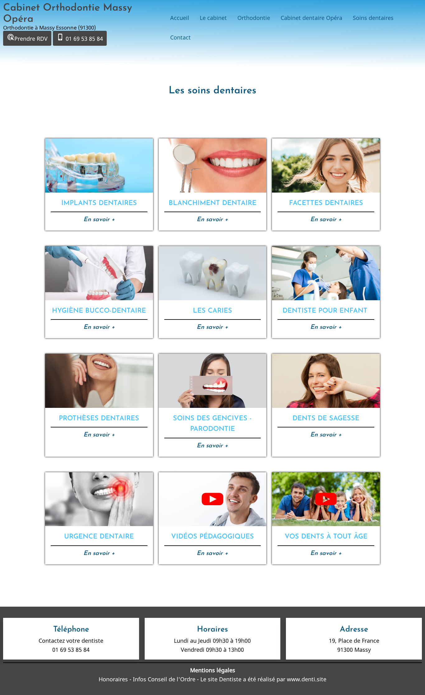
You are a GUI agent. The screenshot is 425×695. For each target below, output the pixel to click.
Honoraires (114, 679)
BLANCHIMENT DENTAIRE (212, 203)
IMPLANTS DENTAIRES (99, 203)
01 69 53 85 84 (80, 37)
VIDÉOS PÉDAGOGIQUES (212, 537)
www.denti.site (306, 679)
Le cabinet (213, 17)
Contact (180, 37)
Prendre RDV (27, 37)
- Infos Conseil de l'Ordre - (164, 679)
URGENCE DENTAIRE (99, 537)
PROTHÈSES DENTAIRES (99, 418)
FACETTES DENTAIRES (326, 203)
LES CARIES (212, 311)
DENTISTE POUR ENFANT (326, 311)
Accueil (179, 17)
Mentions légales (212, 670)
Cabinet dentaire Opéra (311, 17)
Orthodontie (253, 17)
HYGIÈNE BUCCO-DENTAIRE (99, 311)
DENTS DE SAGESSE (325, 418)
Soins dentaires (373, 17)
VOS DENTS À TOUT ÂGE (326, 537)
